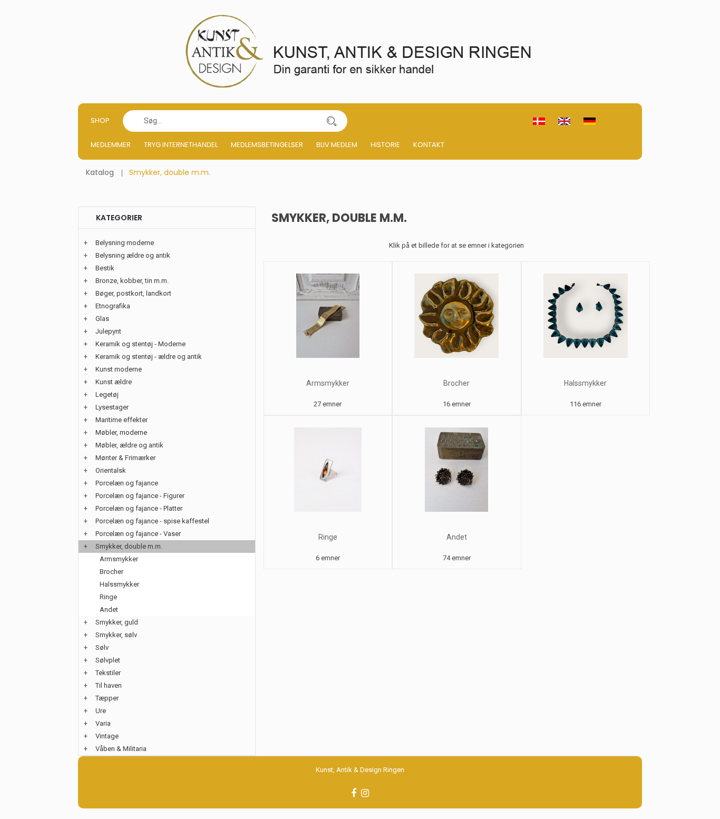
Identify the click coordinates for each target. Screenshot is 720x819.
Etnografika (112, 306)
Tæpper (107, 698)
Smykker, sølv (116, 635)
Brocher (456, 383)
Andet (456, 537)
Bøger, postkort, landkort (133, 293)
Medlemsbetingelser (267, 145)
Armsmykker (327, 383)
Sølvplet (107, 660)
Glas (102, 319)
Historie (385, 145)
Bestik (104, 268)
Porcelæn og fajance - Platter (138, 508)
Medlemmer (111, 145)
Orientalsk (110, 470)
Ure (100, 711)
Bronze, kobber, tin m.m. (132, 281)
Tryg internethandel (181, 145)
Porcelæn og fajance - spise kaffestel (152, 521)
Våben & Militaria (121, 749)
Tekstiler (108, 673)
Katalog (100, 172)
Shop (100, 120)
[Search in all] (331, 121)
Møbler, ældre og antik (129, 445)
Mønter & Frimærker (125, 458)
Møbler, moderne (121, 432)
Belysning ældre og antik (132, 255)
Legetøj (107, 394)
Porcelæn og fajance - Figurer (139, 496)
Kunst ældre (113, 382)
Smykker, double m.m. (128, 546)
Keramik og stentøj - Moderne (140, 344)
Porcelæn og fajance (126, 483)
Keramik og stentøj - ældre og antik (148, 356)
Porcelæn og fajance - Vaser (138, 534)
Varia (103, 723)
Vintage (107, 736)
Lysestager (112, 407)
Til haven (108, 685)
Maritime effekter (121, 420)
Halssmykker (585, 383)
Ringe (327, 537)
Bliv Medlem (336, 145)
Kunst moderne (118, 369)
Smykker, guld (116, 622)
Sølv (102, 647)
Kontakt (428, 145)
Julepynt (108, 331)
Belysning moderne (124, 243)
